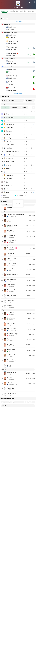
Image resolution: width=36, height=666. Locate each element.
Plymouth (9, 185)
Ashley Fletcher (11, 235)
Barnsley (8, 182)
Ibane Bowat (11, 339)
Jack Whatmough (12, 333)
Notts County (10, 161)
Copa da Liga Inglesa (9, 58)
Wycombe (9, 165)
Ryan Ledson (11, 248)
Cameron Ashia (11, 295)
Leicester (9, 172)
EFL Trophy (7, 24)
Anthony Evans (11, 279)
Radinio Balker (11, 349)
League (4, 104)
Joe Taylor (10, 230)
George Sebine (11, 241)
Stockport (9, 141)
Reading (8, 168)
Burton (8, 134)
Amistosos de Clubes (9, 66)
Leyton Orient (10, 144)
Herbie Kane (10, 253)
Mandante (14, 107)
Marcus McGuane (12, 274)
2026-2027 (29, 100)
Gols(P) (4, 405)
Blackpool (9, 131)
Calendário (4, 11)
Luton (8, 121)
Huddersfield (10, 117)
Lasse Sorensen (12, 263)
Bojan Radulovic (12, 220)
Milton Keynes (10, 158)
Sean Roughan (11, 318)
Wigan (8, 192)
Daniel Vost (10, 300)
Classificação (14, 11)
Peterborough (10, 155)
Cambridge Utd (10, 124)
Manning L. (10, 207)
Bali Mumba (10, 313)
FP (5, 107)
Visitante (23, 107)
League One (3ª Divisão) (10, 32)
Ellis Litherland (11, 393)
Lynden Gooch (11, 269)
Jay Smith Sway (12, 360)
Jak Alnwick (10, 377)
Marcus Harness (12, 225)
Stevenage (9, 175)
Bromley (8, 138)
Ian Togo (9, 365)
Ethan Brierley (11, 284)
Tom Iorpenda (11, 290)
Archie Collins (11, 323)
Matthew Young (11, 372)
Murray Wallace (11, 354)
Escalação (23, 11)
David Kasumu (11, 258)
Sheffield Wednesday (12, 151)
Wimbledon (9, 189)
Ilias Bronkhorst (11, 328)
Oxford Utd (9, 127)
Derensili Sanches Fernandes (15, 214)
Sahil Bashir (10, 305)
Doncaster (9, 178)
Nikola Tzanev (11, 383)
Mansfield (9, 148)
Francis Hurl (10, 388)
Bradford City (10, 114)
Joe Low (9, 344)
